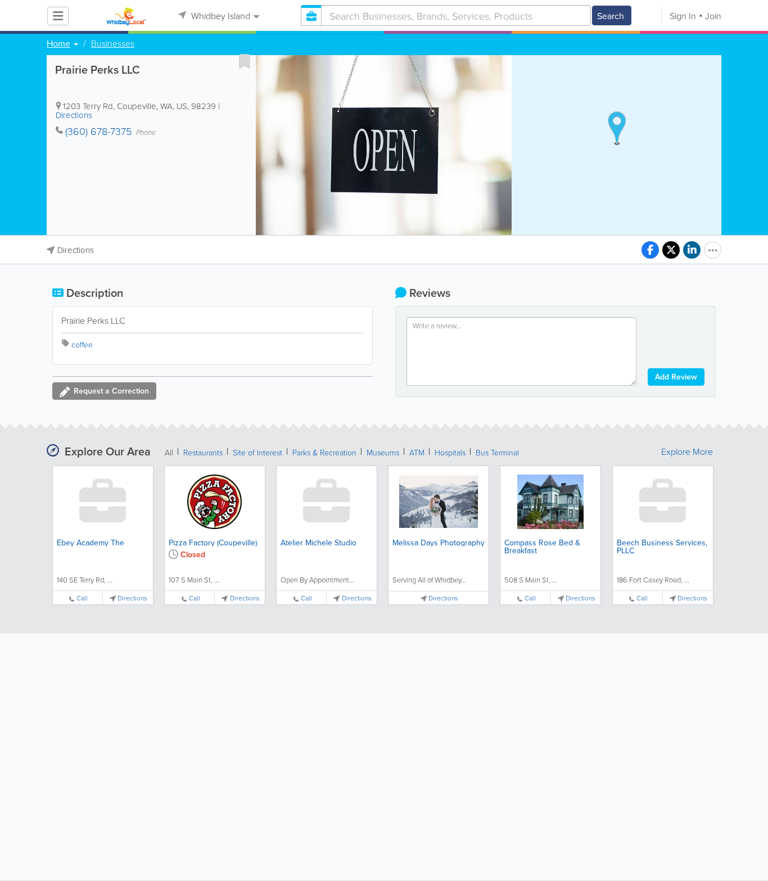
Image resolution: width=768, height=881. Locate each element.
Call (82, 598)
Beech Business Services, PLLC (662, 546)
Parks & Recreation (324, 452)
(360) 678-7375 (98, 131)
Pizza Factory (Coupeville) (213, 542)
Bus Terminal (497, 452)
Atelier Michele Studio (318, 542)
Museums (383, 452)
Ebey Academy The (90, 542)
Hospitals (450, 452)
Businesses (112, 43)
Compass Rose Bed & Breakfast (542, 546)
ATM (416, 452)
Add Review (676, 376)
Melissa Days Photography (438, 542)
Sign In (683, 16)
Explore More (687, 451)
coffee (82, 344)
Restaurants (203, 452)
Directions (74, 115)
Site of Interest (257, 452)
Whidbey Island (219, 16)
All (169, 452)
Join (713, 16)
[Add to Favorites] (244, 61)
